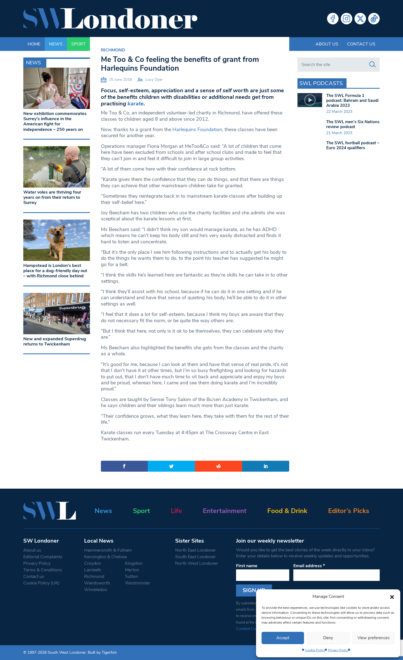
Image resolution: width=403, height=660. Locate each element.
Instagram (346, 18)
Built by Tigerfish (102, 652)
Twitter (360, 18)
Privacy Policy (338, 650)
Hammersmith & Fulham (108, 550)
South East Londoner (195, 557)
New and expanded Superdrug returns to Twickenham (54, 341)
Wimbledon (95, 590)
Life (176, 511)
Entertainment (224, 511)
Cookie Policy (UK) (41, 583)
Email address (309, 566)
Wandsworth (97, 583)
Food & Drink (287, 511)
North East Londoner (195, 550)
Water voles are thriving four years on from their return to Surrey (52, 197)
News (103, 511)
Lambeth (92, 570)
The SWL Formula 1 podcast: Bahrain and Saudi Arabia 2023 (352, 100)
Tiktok (374, 18)
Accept (282, 638)
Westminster (137, 583)
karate (135, 103)
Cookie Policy (315, 650)
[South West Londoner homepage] (110, 18)
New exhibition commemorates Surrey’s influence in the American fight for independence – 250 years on (55, 121)
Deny (328, 638)
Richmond (113, 50)
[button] (392, 596)
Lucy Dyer (154, 79)
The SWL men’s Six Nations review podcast (352, 124)
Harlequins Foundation (197, 129)
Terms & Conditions (42, 570)
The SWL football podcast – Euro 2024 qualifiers (352, 145)
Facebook (333, 18)
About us (327, 44)
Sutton (131, 576)
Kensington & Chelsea (105, 557)
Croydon (92, 563)
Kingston (133, 563)
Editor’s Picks (348, 511)
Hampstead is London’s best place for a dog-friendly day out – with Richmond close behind (55, 271)
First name (246, 566)
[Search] (372, 64)
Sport (141, 511)
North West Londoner (196, 563)
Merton (132, 570)
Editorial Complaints (43, 557)
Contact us (361, 44)
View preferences (373, 638)
